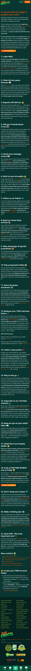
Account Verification (6, 600)
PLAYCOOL (26, 343)
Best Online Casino (6, 602)
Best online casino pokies (10, 556)
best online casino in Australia (9, 68)
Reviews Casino (5, 627)
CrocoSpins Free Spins (7, 609)
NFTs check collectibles (22, 627)
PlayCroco (26, 63)
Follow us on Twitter (11, 212)
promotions (13, 210)
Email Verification (21, 624)
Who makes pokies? (8, 561)
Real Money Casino (21, 613)
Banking (3, 604)
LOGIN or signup (8, 51)
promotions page (5, 258)
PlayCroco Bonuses (21, 602)
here (27, 575)
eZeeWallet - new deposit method (12, 563)
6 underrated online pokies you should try (14, 559)
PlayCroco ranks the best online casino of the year (16, 558)
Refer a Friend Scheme (22, 609)
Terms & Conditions (21, 617)
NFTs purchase (20, 626)
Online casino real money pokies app (13, 565)
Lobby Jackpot (5, 617)
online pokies (24, 26)
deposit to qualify (8, 485)
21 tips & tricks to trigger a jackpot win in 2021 (14, 13)
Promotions (19, 607)
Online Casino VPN (6, 624)
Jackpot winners (20, 538)
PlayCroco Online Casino (17, 639)
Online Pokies (20, 600)
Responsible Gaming (21, 611)
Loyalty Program (5, 618)
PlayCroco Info (20, 604)
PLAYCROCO (8, 338)
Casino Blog (4, 606)
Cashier (19, 579)
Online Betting (5, 626)
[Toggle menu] (15, 668)
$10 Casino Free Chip (22, 622)
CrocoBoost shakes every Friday (17, 474)
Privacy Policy (20, 606)
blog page (16, 228)
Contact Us (4, 607)
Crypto (3, 611)
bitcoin (21, 105)
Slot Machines (20, 615)
